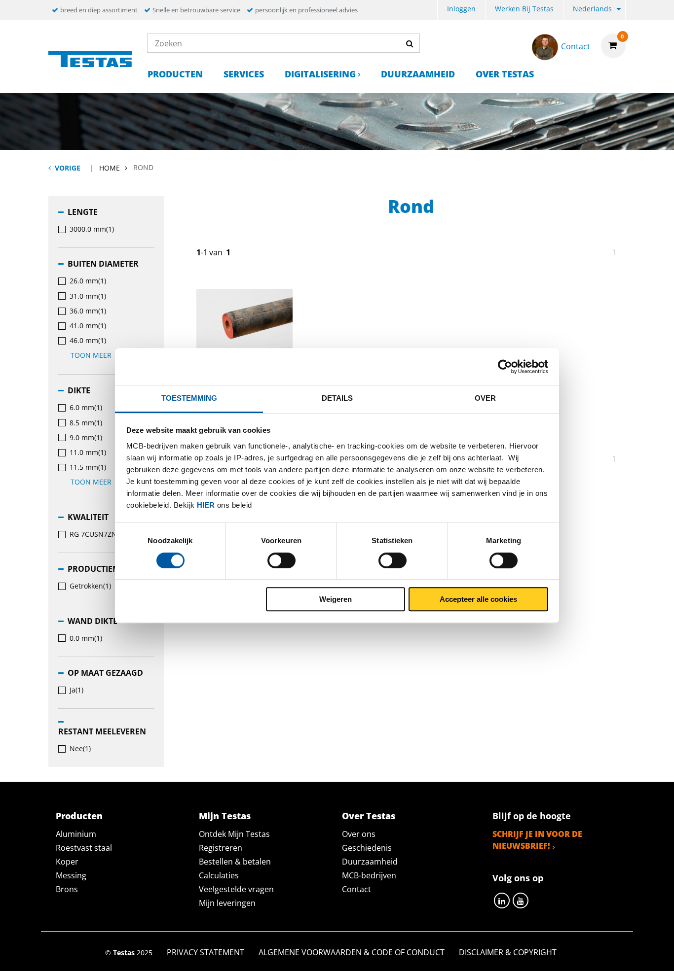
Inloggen (461, 8)
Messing (71, 875)
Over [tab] (485, 398)
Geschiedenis (367, 847)
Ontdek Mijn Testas (234, 834)
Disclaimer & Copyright (508, 952)
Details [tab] (337, 398)
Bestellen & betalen (235, 861)
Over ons (358, 834)
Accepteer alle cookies (478, 599)
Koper (67, 861)
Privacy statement (205, 952)
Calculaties (219, 875)
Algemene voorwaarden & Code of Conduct (352, 952)
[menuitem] (461, 10)
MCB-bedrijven (369, 875)
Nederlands (592, 8)
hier (206, 505)
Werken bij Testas (524, 8)
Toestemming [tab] (189, 398)
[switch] (281, 560)
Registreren (220, 847)
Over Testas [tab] (368, 816)
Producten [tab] (79, 816)
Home (109, 168)
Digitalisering (320, 74)
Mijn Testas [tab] (225, 816)
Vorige (67, 168)
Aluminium (76, 834)
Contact (356, 889)
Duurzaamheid (418, 74)
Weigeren (335, 599)
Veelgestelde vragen (236, 889)
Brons (67, 889)
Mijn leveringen (227, 903)
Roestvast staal (84, 847)
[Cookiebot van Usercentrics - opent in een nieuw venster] (505, 366)
